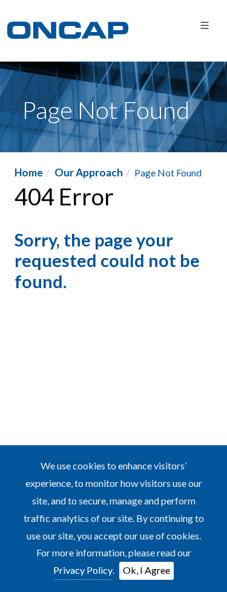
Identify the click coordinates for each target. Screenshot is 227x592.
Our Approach (88, 172)
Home (29, 172)
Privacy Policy (83, 570)
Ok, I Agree (146, 570)
